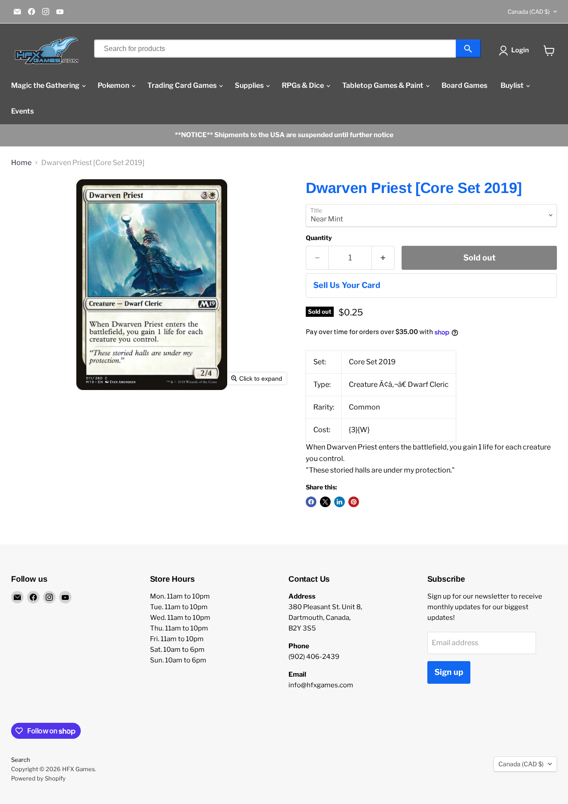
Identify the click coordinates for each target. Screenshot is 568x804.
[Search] (468, 48)
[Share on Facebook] (311, 502)
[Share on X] (325, 502)
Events (22, 111)
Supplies (250, 85)
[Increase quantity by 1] (383, 258)
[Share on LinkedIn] (339, 502)
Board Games (464, 85)
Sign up (448, 672)
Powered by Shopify (38, 778)
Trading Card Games (182, 85)
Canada (529, 11)
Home (21, 163)
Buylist (513, 85)
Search (20, 759)
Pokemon (114, 85)
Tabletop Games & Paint (383, 85)
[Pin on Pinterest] (353, 502)
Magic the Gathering (46, 85)
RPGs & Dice (303, 85)
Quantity (319, 237)
